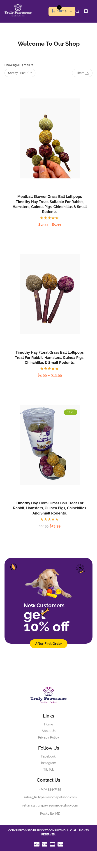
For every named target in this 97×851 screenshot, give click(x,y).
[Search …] (77, 11)
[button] (45, 455)
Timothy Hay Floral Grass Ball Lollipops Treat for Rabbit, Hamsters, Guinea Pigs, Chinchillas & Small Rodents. (49, 357)
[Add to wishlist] (54, 148)
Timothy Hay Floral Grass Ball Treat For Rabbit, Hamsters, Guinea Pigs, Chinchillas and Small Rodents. (49, 508)
